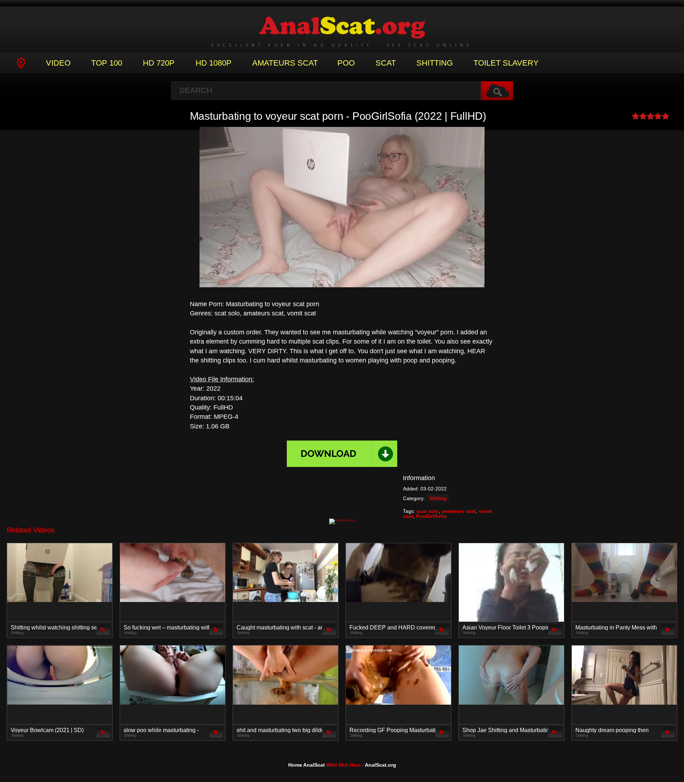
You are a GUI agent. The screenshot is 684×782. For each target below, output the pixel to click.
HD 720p (159, 62)
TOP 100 (106, 62)
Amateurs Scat (285, 62)
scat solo (427, 511)
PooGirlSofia (431, 516)
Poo (346, 62)
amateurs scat (459, 511)
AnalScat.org (380, 765)
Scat (385, 62)
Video (58, 62)
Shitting (434, 62)
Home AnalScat (306, 765)
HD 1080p (214, 62)
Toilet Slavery (506, 62)
